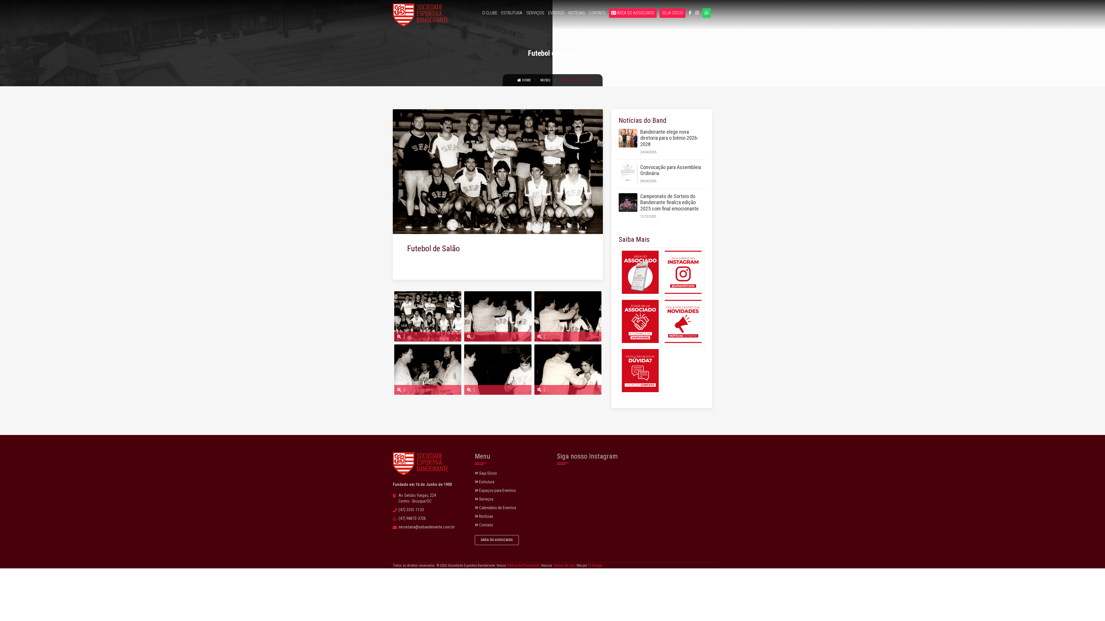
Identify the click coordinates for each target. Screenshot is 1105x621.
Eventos (556, 13)
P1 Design (595, 566)
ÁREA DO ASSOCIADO (497, 540)
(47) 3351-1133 (411, 509)
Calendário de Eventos (497, 507)
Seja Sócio (672, 13)
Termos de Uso (564, 566)
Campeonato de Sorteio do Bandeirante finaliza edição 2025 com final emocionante (669, 202)
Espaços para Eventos (497, 490)
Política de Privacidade (523, 566)
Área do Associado (635, 13)
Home (526, 80)
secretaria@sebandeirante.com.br (427, 527)
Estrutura (511, 13)
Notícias (576, 13)
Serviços (535, 13)
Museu (545, 80)
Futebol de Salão (574, 80)
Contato (597, 13)
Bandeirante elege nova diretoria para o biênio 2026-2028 (669, 138)
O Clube (489, 13)
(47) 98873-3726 (412, 518)
